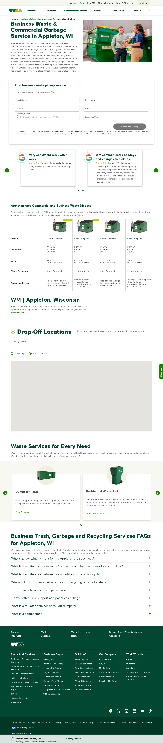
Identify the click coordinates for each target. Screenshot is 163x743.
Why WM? (103, 663)
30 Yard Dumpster (83, 685)
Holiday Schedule (83, 689)
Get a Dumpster (22, 512)
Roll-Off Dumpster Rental (22, 673)
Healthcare (99, 10)
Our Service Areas (83, 663)
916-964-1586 (17, 312)
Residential (32, 10)
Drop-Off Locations (125, 3)
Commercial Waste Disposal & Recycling (25, 667)
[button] (52, 92)
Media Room (105, 668)
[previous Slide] (7, 170)
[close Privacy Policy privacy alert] (150, 738)
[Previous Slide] (5, 493)
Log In (142, 3)
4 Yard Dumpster (81, 238)
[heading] (81, 558)
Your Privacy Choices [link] (26, 727)
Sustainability (118, 10)
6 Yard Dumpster (108, 238)
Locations (24, 19)
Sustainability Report (108, 681)
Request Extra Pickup (53, 681)
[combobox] (114, 116)
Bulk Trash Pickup (19, 678)
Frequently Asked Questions (56, 689)
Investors (130, 663)
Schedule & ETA (87, 3)
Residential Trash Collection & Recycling (25, 660)
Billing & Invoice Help (53, 663)
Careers (130, 659)
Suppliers (130, 668)
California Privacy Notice (21, 733)
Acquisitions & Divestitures (139, 672)
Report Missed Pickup (53, 685)
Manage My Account (53, 668)
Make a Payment (105, 3)
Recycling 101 (81, 659)
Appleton (47, 19)
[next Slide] (156, 170)
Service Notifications (84, 672)
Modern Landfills (45, 633)
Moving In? (16, 702)
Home (14, 19)
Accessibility (147, 722)
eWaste (14, 693)
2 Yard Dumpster (55, 238)
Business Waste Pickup (64, 19)
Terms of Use (117, 134)
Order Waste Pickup (95, 513)
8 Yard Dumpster (134, 238)
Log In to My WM (51, 672)
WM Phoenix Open (108, 676)
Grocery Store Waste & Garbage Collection (125, 633)
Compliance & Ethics (109, 672)
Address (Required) (24, 113)
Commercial (50, 10)
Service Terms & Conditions (105, 722)
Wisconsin (36, 19)
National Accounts (19, 698)
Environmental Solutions (75, 10)
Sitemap (58, 722)
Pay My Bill (48, 659)
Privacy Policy (94, 134)
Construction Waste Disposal (24, 682)
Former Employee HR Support (136, 678)
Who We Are (105, 659)
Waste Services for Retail (81, 633)
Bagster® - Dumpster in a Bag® (23, 688)
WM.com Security (51, 694)
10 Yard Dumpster (83, 676)
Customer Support (52, 676)
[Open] (145, 117)
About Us (136, 10)
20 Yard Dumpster (83, 681)
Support (73, 3)
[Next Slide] (158, 493)
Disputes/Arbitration (129, 722)
